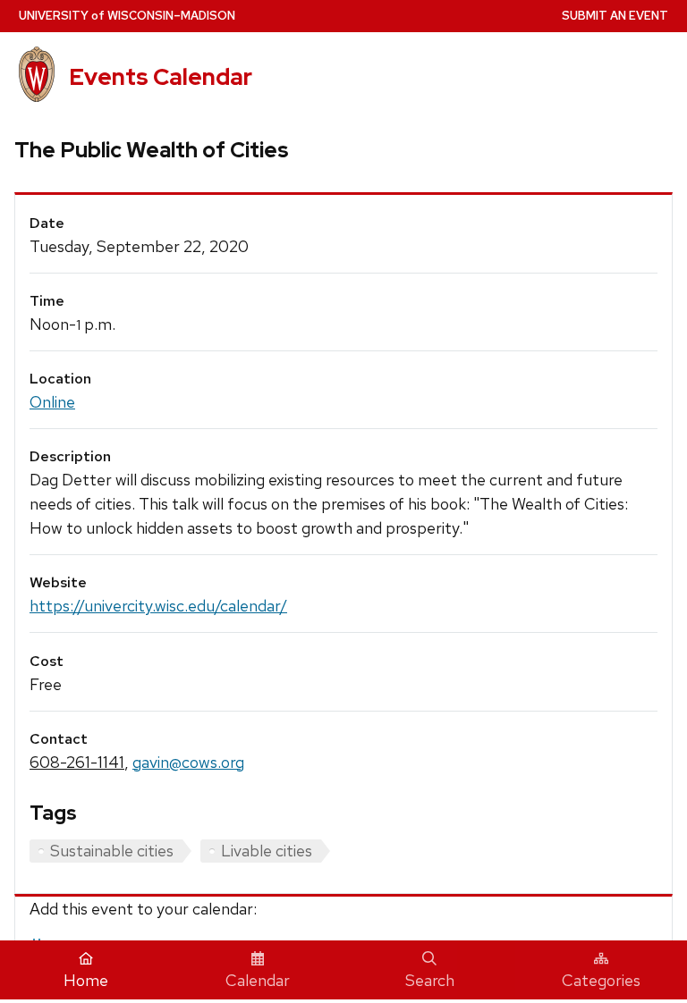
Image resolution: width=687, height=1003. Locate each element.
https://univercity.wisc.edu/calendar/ (158, 605)
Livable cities (266, 850)
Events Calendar (160, 77)
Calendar (257, 980)
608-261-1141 (77, 762)
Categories (601, 980)
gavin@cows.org (188, 762)
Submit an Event (615, 15)
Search (429, 980)
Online (52, 402)
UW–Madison (127, 15)
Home (86, 980)
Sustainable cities (112, 850)
